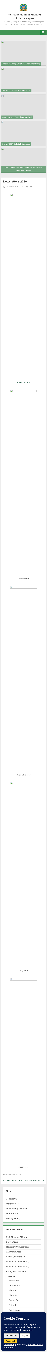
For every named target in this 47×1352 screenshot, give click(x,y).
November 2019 (23, 382)
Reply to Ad (14, 1310)
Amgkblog (29, 186)
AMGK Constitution (15, 1257)
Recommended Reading (17, 1262)
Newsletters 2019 (13, 1174)
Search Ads (14, 1280)
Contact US (11, 1199)
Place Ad (13, 1290)
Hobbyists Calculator (16, 1271)
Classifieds (11, 1276)
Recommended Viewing (17, 1266)
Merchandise (12, 1204)
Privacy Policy (13, 1218)
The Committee (13, 1252)
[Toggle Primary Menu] (43, 32)
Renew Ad (14, 1300)
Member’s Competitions (17, 1247)
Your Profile (12, 1213)
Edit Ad (12, 1305)
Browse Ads (14, 1285)
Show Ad (13, 1295)
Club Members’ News (16, 1237)
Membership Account (16, 1209)
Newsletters (12, 1242)
